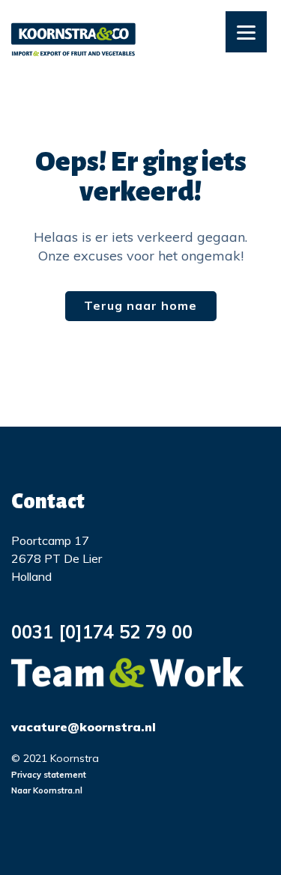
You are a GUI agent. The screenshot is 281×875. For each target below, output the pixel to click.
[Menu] (246, 31)
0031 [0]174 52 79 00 (102, 632)
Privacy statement (48, 774)
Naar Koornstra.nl (46, 790)
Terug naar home (140, 305)
